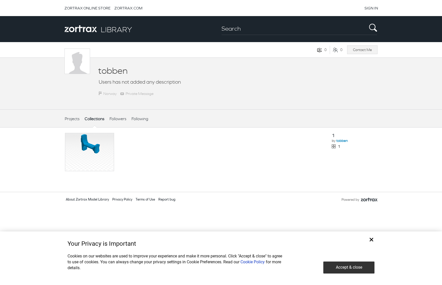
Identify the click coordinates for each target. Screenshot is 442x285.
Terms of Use (145, 199)
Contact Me (362, 50)
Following (139, 118)
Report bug (166, 199)
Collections (94, 118)
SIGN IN (371, 8)
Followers (117, 118)
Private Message (139, 93)
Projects (72, 118)
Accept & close (349, 267)
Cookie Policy (252, 261)
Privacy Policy (122, 199)
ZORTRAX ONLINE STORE (87, 8)
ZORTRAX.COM (128, 8)
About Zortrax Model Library (87, 199)
